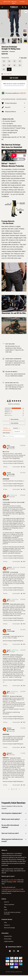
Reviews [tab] (6, 428)
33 (20, 61)
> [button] (19, 789)
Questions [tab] (15, 428)
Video (5, 909)
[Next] (26, 2)
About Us (6, 902)
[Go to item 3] (14, 40)
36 (9, 65)
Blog (5, 907)
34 (4, 65)
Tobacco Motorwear (16, 971)
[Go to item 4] (19, 40)
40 (20, 65)
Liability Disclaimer (8, 941)
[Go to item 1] (3, 40)
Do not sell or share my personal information (12, 913)
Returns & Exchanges (9, 927)
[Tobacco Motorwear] (14, 7)
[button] (22, 466)
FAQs (5, 922)
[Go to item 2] (8, 40)
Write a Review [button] (14, 419)
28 (4, 61)
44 (9, 69)
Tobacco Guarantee (9, 904)
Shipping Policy (8, 936)
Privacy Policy (7, 938)
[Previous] (1, 2)
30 (9, 61)
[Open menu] (2, 7)
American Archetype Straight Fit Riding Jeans (13, 461)
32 (14, 61)
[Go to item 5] (25, 40)
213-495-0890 (12, 880)
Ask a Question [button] (14, 423)
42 (4, 69)
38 (14, 65)
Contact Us (7, 925)
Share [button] (6, 466)
